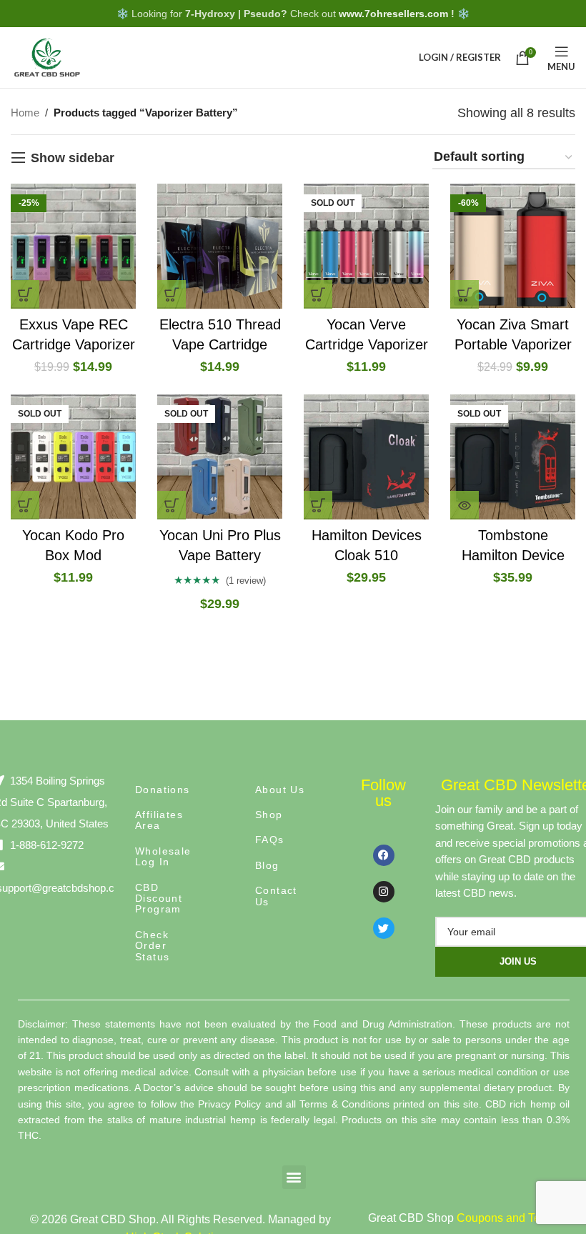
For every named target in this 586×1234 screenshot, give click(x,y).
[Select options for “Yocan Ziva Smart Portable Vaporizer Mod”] (464, 294)
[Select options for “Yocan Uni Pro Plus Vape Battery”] (171, 505)
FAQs (269, 839)
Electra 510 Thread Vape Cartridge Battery (220, 344)
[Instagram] (383, 891)
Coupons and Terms (508, 1218)
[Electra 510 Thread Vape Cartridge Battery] (219, 246)
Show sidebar (72, 158)
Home (25, 112)
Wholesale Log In (163, 856)
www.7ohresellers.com (393, 13)
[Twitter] (383, 928)
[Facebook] (383, 855)
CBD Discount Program (158, 898)
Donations (162, 789)
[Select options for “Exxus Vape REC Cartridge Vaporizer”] (25, 294)
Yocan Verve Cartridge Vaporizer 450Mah (366, 344)
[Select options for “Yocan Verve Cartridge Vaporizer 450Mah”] (318, 294)
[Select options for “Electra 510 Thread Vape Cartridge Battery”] (171, 294)
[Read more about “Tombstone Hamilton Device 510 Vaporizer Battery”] (464, 505)
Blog (267, 865)
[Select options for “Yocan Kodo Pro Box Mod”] (25, 505)
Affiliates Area (159, 820)
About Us (279, 789)
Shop (269, 814)
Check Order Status (152, 945)
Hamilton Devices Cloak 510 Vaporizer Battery (367, 555)
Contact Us (276, 896)
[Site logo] (46, 56)
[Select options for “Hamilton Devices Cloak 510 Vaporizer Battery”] (318, 505)
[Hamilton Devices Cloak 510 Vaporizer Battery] (366, 456)
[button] (294, 1177)
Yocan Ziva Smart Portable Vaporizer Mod (513, 344)
